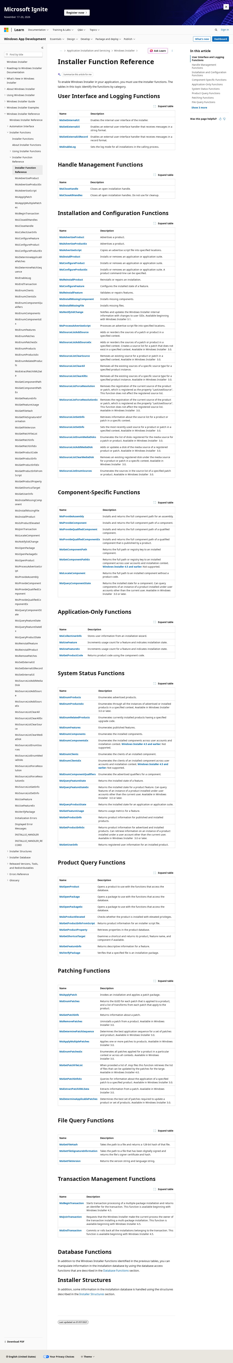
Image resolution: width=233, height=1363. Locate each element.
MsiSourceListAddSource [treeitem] (28, 693)
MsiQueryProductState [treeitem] (28, 637)
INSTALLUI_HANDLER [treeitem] (27, 834)
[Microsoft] (6, 30)
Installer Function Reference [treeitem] (25, 170)
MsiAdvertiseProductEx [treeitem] (28, 184)
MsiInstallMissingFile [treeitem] (27, 510)
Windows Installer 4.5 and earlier (122, 566)
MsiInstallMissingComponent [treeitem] (28, 502)
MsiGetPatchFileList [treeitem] (26, 433)
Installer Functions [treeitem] (23, 138)
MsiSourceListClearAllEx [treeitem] (28, 718)
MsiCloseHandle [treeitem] (24, 226)
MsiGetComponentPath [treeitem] (28, 381)
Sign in (225, 29)
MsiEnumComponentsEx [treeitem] (28, 321)
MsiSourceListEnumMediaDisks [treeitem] (29, 757)
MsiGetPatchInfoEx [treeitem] (26, 446)
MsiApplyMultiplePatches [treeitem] (28, 205)
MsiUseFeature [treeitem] (23, 799)
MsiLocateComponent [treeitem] (27, 535)
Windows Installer (124, 50)
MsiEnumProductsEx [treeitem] (26, 354)
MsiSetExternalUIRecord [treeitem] (29, 668)
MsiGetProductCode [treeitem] (26, 452)
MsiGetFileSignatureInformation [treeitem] (28, 419)
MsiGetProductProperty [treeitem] (28, 481)
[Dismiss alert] (226, 7)
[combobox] (23, 54)
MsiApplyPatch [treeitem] (23, 197)
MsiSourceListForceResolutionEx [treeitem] (28, 778)
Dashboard (220, 39)
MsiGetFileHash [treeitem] (24, 410)
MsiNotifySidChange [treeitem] (26, 541)
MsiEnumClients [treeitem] (24, 290)
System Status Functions (206, 88)
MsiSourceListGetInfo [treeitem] (27, 786)
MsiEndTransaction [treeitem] (26, 284)
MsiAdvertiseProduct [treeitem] (27, 178)
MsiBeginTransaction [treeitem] (27, 213)
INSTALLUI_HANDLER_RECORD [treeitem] (29, 843)
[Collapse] (42, 47)
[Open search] (216, 30)
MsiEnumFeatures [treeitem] (25, 329)
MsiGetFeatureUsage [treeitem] (27, 404)
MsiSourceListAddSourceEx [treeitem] (28, 703)
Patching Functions (203, 97)
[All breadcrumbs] (61, 51)
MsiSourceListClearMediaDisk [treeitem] (29, 737)
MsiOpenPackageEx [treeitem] (26, 554)
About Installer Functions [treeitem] (26, 144)
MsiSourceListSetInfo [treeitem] (27, 793)
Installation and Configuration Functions (209, 74)
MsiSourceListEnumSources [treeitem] (28, 747)
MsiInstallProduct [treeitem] (25, 516)
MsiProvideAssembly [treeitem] (27, 576)
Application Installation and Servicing (88, 50)
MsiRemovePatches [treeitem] (26, 655)
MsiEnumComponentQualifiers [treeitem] (28, 305)
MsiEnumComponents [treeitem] (27, 313)
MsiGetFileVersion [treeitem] (25, 427)
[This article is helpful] (220, 119)
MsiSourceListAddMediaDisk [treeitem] (29, 683)
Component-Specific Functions (209, 79)
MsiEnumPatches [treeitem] (25, 336)
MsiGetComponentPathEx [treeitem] (28, 390)
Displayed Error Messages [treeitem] (24, 826)
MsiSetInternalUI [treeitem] (24, 674)
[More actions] (172, 51)
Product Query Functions (206, 93)
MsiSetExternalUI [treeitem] (25, 662)
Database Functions (116, 1270)
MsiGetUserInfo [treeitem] (24, 493)
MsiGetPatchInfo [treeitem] (24, 440)
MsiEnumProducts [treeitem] (25, 348)
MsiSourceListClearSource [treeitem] (28, 726)
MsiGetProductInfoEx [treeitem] (27, 464)
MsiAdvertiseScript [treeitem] (26, 190)
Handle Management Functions (204, 66)
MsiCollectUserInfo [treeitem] (26, 232)
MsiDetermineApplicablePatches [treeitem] (28, 259)
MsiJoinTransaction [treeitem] (26, 529)
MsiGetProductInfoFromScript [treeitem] (28, 473)
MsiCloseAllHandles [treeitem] (26, 219)
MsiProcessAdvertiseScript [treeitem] (28, 568)
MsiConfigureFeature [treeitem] (27, 238)
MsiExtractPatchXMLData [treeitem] (28, 373)
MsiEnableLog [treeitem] (23, 278)
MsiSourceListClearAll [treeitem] (27, 712)
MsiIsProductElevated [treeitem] (27, 523)
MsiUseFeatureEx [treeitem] (25, 805)
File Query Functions (203, 102)
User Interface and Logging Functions (208, 58)
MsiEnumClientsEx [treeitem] (25, 296)
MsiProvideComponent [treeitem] (28, 583)
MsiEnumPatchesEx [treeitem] (26, 342)
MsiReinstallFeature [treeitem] (26, 643)
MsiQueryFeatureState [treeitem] (28, 620)
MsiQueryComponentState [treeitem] (28, 612)
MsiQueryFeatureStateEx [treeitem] (28, 629)
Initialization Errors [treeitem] (26, 818)
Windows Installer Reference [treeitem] (26, 120)
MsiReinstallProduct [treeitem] (26, 649)
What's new (202, 39)
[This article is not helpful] (224, 119)
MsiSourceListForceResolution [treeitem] (28, 768)
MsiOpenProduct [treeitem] (24, 560)
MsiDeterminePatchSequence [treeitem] (28, 269)
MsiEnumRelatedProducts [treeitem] (28, 363)
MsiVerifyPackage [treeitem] (25, 811)
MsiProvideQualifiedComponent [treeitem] (28, 591)
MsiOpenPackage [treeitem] (25, 547)
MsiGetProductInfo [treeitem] (26, 458)
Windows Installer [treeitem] (17, 61)
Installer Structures (91, 1294)
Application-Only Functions (207, 84)
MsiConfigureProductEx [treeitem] (28, 250)
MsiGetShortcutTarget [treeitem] (27, 487)
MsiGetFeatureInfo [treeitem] (25, 398)
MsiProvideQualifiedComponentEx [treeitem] (28, 602)
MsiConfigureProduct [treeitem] (27, 244)
